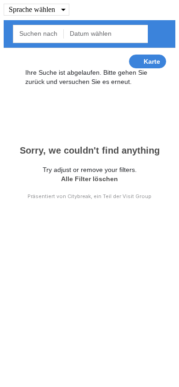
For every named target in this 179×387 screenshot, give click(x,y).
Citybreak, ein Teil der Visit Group (109, 196)
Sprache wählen (32, 9)
